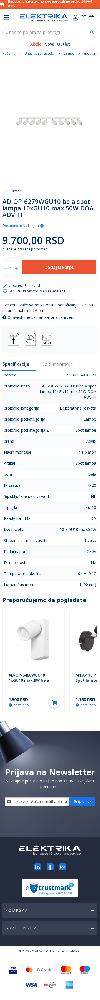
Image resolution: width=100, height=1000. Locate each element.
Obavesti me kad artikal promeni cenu (41, 317)
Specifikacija (15, 364)
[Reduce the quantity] (5, 268)
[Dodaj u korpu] (54, 702)
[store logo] (44, 18)
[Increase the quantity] (16, 268)
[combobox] (50, 32)
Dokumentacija (57, 364)
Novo (49, 44)
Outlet (63, 44)
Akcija (36, 44)
